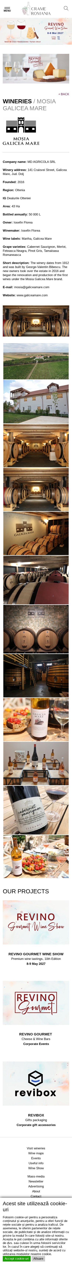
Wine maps (36, 1153)
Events (36, 1158)
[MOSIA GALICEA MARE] (36, 361)
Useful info (36, 1163)
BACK (64, 94)
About (36, 1191)
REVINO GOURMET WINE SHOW (36, 954)
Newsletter (36, 1181)
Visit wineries (36, 1148)
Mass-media (36, 1176)
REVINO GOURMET (36, 1034)
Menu (7, 10)
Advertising (36, 1186)
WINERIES (17, 101)
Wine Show (36, 1168)
